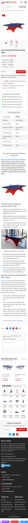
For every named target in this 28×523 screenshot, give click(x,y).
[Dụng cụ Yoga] (17, 401)
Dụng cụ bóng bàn (18, 320)
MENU (25, 3)
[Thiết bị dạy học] (4, 401)
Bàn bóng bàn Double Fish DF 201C (6, 376)
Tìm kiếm (23, 7)
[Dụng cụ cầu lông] (17, 411)
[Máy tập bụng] (23, 391)
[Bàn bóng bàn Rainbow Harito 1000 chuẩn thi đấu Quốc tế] (14, 26)
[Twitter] (10, 328)
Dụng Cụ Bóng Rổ (11, 416)
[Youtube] (17, 434)
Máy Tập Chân (17, 396)
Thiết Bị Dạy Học (5, 406)
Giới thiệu (3, 499)
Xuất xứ (4, 64)
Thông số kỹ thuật (16, 45)
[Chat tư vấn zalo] (23, 521)
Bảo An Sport (4, 280)
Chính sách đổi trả (19, 499)
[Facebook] (6, 328)
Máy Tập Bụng (23, 396)
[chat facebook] (4, 521)
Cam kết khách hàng (6, 502)
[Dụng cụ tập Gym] (11, 401)
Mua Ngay (22, 71)
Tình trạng (4, 67)
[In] (19, 328)
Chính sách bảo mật (20, 502)
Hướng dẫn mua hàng (6, 504)
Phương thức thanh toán (7, 506)
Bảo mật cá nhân (19, 504)
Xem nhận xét (11, 44)
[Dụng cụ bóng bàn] (23, 411)
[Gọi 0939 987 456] (14, 521)
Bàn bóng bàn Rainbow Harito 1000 (11, 159)
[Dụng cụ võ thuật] (23, 401)
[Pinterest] (13, 328)
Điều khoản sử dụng (20, 506)
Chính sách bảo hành (20, 509)
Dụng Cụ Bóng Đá (5, 416)
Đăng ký (22, 429)
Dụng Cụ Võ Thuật (23, 406)
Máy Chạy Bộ (11, 396)
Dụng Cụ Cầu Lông (17, 416)
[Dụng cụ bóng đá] (4, 411)
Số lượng (3, 71)
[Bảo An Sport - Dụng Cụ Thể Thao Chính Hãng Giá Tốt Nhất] (9, 2)
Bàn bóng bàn (7, 268)
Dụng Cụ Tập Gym (11, 406)
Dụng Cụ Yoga (17, 406)
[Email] (16, 328)
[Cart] (22, 2)
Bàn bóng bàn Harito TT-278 (20, 375)
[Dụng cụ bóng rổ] (11, 411)
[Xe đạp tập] (4, 391)
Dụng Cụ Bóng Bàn (23, 416)
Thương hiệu (5, 60)
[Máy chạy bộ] (11, 391)
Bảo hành (4, 62)
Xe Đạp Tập (4, 395)
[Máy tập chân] (17, 391)
